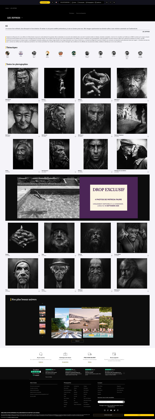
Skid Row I (7, 135)
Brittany (80, 170)
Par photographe (87, 406)
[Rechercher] (41, 2)
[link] (65, 2)
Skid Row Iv (8, 99)
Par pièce (85, 402)
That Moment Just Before (120, 170)
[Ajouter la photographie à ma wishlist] (39, 100)
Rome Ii (43, 99)
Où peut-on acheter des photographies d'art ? (39, 394)
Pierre (43, 290)
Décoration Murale (87, 400)
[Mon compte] (107, 2)
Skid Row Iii (44, 135)
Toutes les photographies (81, 13)
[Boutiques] (52, 2)
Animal (65, 400)
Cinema (85, 394)
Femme (75, 394)
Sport (65, 406)
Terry (43, 254)
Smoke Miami (117, 254)
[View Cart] (114, 2)
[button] (42, 303)
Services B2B (33, 396)
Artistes (7, 8)
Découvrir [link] (77, 341)
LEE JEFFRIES (13, 8)
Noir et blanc (66, 398)
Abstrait (75, 392)
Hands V (80, 99)
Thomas (80, 254)
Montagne (86, 388)
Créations (76, 402)
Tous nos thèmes (87, 398)
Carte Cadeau (67, 386)
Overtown (80, 290)
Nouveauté (66, 388)
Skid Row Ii (117, 99)
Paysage (65, 402)
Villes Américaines (77, 404)
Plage (75, 390)
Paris (85, 396)
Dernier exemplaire (67, 390)
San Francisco (45, 170)
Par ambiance (86, 404)
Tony (6, 290)
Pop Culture (86, 390)
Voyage (65, 404)
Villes (65, 396)
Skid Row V (80, 135)
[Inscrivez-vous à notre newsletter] (124, 402)
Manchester (117, 290)
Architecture (76, 386)
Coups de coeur (67, 392)
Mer (75, 398)
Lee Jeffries (7, 136)
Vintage (85, 386)
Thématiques (71, 13)
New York (86, 392)
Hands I (7, 254)
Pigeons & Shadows (119, 135)
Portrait (75, 396)
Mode (65, 394)
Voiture (75, 388)
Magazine (119, 386)
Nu (74, 400)
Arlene (6, 170)
